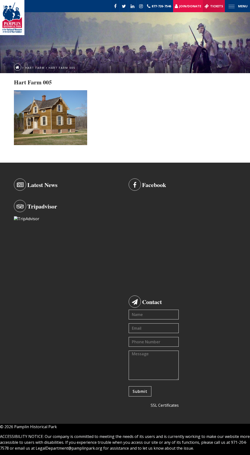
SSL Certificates (165, 405)
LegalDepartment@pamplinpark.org (69, 448)
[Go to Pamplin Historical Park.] (17, 67)
